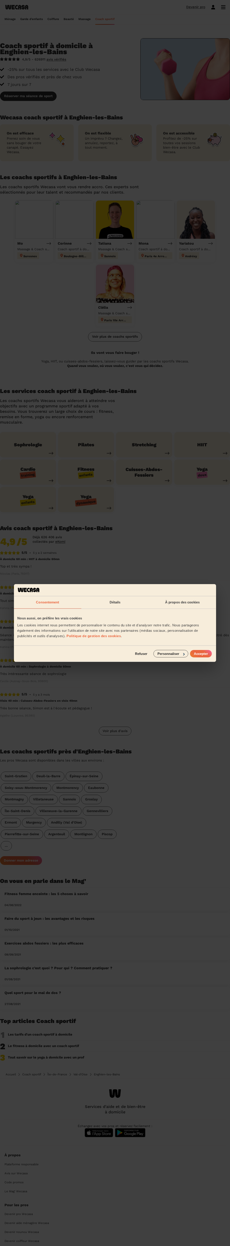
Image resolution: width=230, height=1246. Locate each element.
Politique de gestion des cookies (93, 636)
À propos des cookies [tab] (182, 602)
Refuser (141, 654)
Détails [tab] (115, 602)
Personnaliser (168, 654)
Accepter (201, 654)
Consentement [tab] (47, 602)
